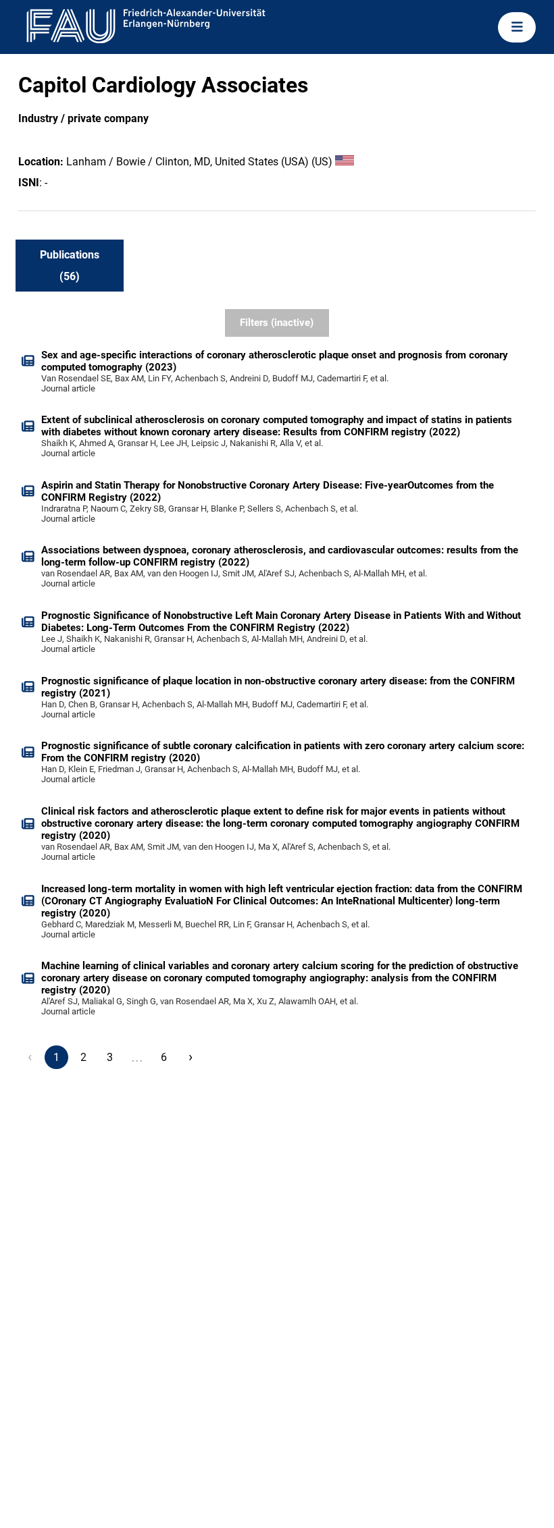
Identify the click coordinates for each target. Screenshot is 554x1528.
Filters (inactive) (276, 323)
